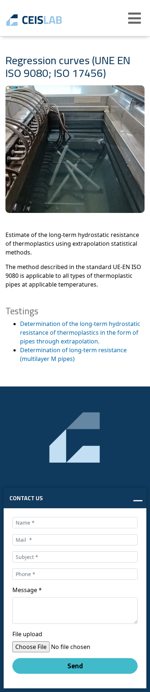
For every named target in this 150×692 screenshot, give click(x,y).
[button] (135, 18)
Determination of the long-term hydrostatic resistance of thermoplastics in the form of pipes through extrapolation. (80, 332)
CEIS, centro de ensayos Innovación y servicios (45, 20)
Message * (27, 590)
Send (75, 665)
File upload (27, 634)
